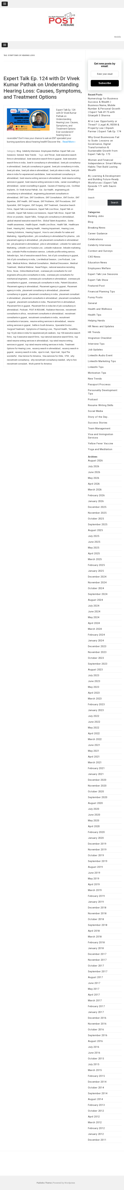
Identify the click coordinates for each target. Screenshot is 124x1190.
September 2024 (97, 594)
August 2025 (95, 530)
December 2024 (97, 576)
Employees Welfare (50, 151)
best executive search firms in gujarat (44, 159)
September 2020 (97, 797)
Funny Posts (95, 297)
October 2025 (96, 518)
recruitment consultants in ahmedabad (45, 313)
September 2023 (97, 663)
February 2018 (96, 942)
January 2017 (96, 1012)
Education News (97, 262)
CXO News (94, 256)
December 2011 (97, 1139)
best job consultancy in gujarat (36, 166)
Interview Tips (96, 343)
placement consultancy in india (43, 294)
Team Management (99, 428)
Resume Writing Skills (100, 405)
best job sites (13, 170)
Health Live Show (47, 224)
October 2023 (96, 658)
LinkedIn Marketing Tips (102, 361)
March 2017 (95, 1000)
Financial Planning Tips (101, 291)
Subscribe (104, 83)
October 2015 (96, 1058)
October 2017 (96, 965)
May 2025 (93, 547)
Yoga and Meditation (100, 449)
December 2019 (97, 843)
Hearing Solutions (15, 232)
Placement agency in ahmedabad (22, 286)
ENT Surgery (37, 205)
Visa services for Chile (52, 356)
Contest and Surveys (100, 250)
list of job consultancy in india (21, 259)
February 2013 (96, 1105)
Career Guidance (98, 233)
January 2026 (96, 501)
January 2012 (96, 1134)
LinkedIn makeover (53, 248)
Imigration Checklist (100, 338)
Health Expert (32, 224)
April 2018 (94, 930)
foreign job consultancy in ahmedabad (56, 217)
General (20, 155)
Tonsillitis (73, 329)
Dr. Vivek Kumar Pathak (27, 190)
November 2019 (97, 849)
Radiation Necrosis (55, 310)
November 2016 (97, 1023)
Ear (40, 190)
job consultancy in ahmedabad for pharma (54, 236)
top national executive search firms (57, 337)
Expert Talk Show (56, 213)
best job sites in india (60, 170)
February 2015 (96, 1076)
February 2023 (96, 704)
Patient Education (69, 282)
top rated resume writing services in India (44, 344)
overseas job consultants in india (44, 282)
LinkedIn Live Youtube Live (30, 248)
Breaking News (96, 227)
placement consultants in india (31, 302)
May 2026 (93, 478)
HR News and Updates (101, 326)
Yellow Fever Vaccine (100, 443)
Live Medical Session (46, 259)
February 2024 (96, 634)
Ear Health (48, 190)
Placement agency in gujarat (53, 286)
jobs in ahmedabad (49, 244)
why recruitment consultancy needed (48, 360)
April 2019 (94, 884)
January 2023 (96, 710)
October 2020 (96, 791)
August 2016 (95, 1041)
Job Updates (95, 349)
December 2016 (97, 1017)
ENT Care (24, 197)
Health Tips (94, 314)
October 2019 (96, 855)
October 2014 (96, 1087)
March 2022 (95, 739)
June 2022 (94, 721)
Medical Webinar (26, 267)
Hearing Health (33, 228)
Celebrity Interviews (31, 151)
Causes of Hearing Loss (59, 186)
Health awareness (15, 224)
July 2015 (93, 1064)
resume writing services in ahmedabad (48, 321)
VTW (67, 356)
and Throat (50, 155)
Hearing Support (33, 232)
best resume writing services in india (42, 182)
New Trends (30, 155)
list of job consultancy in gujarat (63, 255)
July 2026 (93, 466)
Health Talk (62, 224)
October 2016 (96, 1029)
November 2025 (97, 512)
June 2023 (94, 681)
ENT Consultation (54, 197)
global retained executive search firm (24, 220)
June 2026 (94, 472)
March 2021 (95, 762)
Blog (19, 151)
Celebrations (95, 239)
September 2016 (97, 1035)
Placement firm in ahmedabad (61, 302)
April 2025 (94, 553)
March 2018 (95, 936)
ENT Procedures (63, 201)
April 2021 (94, 756)
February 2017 (96, 1006)
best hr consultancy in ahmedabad (43, 162)
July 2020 (93, 808)
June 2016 (94, 1052)
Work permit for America (40, 364)
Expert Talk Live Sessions (103, 274)
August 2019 (95, 867)
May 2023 (93, 687)
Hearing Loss (67, 228)
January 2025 (96, 570)
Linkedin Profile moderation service (28, 251)
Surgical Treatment (16, 329)
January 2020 (96, 837)
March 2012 (95, 1122)
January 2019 (96, 901)
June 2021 (94, 745)
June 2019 (94, 872)
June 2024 (94, 611)
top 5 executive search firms (26, 337)
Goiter (70, 220)
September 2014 (97, 1093)
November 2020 (97, 785)
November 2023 (97, 652)
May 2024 (93, 617)
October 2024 (96, 588)
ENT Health (22, 201)
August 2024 (95, 599)
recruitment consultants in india (43, 317)
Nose (15, 271)
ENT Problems (47, 201)
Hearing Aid (19, 228)
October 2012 (96, 1110)
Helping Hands (96, 320)
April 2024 (94, 623)
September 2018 (97, 925)
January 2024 (96, 640)
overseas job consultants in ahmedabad (47, 279)
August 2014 (95, 1099)
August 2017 (95, 977)
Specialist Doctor (63, 325)
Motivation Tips (97, 372)
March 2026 (95, 489)
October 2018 (96, 919)
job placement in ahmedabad (25, 244)
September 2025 (97, 524)
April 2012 (94, 1116)
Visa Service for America (29, 356)
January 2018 (96, 948)
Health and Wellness (100, 309)
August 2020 (95, 803)
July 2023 (93, 675)
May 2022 (93, 727)
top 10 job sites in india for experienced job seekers (31, 333)
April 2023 (94, 692)
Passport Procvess (99, 384)
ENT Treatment (51, 205)
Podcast (24, 310)
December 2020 (97, 779)
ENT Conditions (37, 197)
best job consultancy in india (65, 166)
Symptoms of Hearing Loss (39, 329)
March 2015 (95, 1070)
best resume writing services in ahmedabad (40, 178)
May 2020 (93, 820)
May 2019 (93, 878)
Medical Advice (20, 263)
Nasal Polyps (41, 267)
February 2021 (96, 768)
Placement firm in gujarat (18, 306)
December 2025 (97, 507)
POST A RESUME (37, 310)
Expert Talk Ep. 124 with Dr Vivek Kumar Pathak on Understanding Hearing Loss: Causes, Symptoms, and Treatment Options (43, 87)
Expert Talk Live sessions (25, 209)
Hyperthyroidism (25, 236)
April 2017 (94, 994)
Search (91, 197)
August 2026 (95, 460)
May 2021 (93, 750)
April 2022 (94, 733)
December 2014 (97, 1081)
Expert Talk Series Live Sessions (31, 213)
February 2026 (96, 495)
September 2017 (97, 971)
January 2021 (96, 774)
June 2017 (94, 983)
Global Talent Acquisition (54, 220)
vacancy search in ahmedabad (46, 348)
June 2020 (94, 814)
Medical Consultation (39, 263)
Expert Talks (30, 217)
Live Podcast (64, 259)
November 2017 (97, 959)
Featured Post (96, 285)
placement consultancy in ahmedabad (40, 290)
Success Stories (97, 422)
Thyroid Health (60, 329)
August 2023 (95, 669)
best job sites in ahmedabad (35, 170)
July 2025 (93, 536)
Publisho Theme (44, 1183)
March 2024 (95, 628)
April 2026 (94, 483)
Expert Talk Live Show (49, 209)
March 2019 (95, 890)
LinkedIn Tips (95, 367)
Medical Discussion (59, 263)
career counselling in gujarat (33, 186)
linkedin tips (13, 255)
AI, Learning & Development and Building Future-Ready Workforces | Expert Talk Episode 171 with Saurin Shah (104, 182)
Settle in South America (43, 325)
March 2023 (95, 698)
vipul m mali (43, 352)
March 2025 (95, 559)
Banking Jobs (96, 216)
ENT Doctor (68, 197)
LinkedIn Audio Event (100, 355)
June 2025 (94, 541)
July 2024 (93, 605)
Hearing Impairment (50, 228)
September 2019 (97, 861)
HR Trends (94, 332)
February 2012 (96, 1128)
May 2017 (93, 988)
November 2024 (97, 582)
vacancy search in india (25, 352)
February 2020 (96, 832)
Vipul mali (55, 352)
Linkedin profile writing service (60, 251)
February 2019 (96, 896)
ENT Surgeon (24, 205)
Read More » (69, 141)
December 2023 (97, 646)
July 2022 (93, 716)
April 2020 (94, 826)
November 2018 (97, 913)
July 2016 (93, 1047)
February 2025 (96, 565)
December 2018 (97, 907)
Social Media (95, 411)
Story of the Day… (98, 416)
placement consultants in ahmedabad (39, 298)
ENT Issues (34, 201)
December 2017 (97, 954)
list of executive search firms (33, 255)
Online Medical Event (29, 271)
